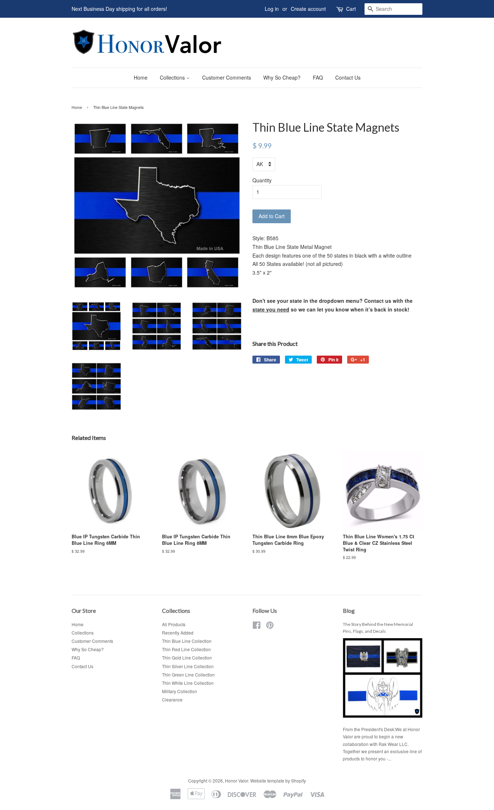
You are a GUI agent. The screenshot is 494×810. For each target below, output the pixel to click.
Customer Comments (226, 77)
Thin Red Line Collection (186, 649)
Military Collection (179, 691)
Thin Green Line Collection (188, 674)
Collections (173, 77)
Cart (351, 8)
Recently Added (177, 632)
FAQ (318, 77)
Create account (308, 8)
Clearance (172, 699)
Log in (272, 8)
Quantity (262, 180)
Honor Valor (236, 780)
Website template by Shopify (278, 780)
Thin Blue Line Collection (187, 641)
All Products (174, 624)
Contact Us (348, 77)
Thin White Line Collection (188, 683)
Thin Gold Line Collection (187, 657)
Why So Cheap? (282, 77)
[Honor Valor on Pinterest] (270, 626)
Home (141, 77)
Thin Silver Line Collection (188, 666)
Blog (349, 610)
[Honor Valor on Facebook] (256, 626)
